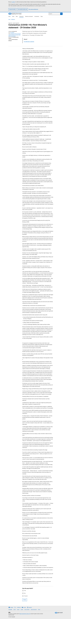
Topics (13, 16)
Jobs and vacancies (34, 609)
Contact (18, 609)
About (9, 16)
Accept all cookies (12, 9)
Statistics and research (29, 16)
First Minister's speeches (29, 41)
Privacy (39, 609)
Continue (24, 599)
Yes (25, 590)
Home (9, 19)
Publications (21, 16)
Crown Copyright (26, 609)
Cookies (22, 609)
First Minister (12, 32)
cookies (13, 1)
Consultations (36, 16)
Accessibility (10, 609)
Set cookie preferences (33, 9)
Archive (14, 609)
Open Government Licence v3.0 (25, 613)
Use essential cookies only (22, 9)
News (17, 16)
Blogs (42, 16)
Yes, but (25, 596)
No (25, 593)
